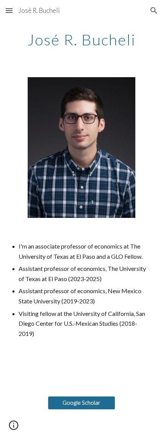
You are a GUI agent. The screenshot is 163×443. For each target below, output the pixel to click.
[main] (81, 39)
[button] (9, 10)
